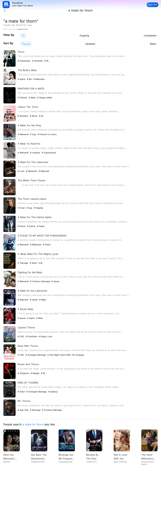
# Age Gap (23, 410)
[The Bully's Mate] (9, 84)
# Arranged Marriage (36, 355)
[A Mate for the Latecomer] (9, 305)
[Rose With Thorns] (9, 360)
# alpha (31, 318)
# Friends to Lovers (46, 134)
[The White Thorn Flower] (9, 195)
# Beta (39, 318)
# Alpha (22, 79)
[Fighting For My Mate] (9, 287)
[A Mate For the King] (9, 140)
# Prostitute (32, 336)
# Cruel (22, 208)
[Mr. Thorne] (9, 415)
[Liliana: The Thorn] (9, 121)
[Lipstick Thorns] (9, 342)
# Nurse (22, 226)
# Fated (40, 226)
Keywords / (13, 29)
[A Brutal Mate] (9, 323)
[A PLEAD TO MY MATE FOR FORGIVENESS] (9, 250)
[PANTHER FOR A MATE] (9, 103)
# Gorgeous (24, 373)
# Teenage (23, 263)
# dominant (38, 61)
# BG (30, 79)
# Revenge (35, 410)
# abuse (55, 281)
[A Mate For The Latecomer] (9, 176)
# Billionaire (38, 79)
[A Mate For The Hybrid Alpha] (9, 231)
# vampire (35, 152)
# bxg (33, 134)
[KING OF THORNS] (9, 397)
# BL (46, 61)
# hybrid (31, 226)
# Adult (34, 263)
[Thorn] (9, 66)
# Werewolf (23, 134)
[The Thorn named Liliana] (9, 213)
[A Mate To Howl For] (9, 158)
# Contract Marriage (40, 281)
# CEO (21, 336)
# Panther (23, 97)
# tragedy (38, 208)
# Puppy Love (45, 336)
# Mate (32, 97)
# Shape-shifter (44, 97)
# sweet (34, 299)
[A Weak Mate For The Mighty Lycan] (9, 268)
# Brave (34, 116)
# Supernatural (49, 152)
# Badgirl (35, 373)
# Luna (21, 171)
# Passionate (24, 61)
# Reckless (23, 116)
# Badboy (53, 391)
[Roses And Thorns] (9, 378)
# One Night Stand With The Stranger (65, 355)
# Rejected (44, 171)
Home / (6, 29)
